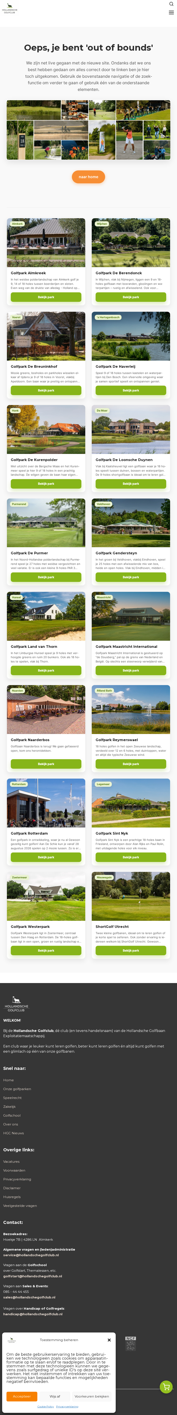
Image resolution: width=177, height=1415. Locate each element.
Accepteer (22, 1396)
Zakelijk (9, 1107)
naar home (88, 177)
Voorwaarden (14, 1170)
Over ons (10, 1124)
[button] (109, 1340)
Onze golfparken (17, 1089)
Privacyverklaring (67, 1406)
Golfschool (12, 1115)
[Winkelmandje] (166, 1387)
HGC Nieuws (13, 1133)
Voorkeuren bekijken (92, 1396)
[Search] (171, 4)
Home (8, 1080)
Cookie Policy (45, 1406)
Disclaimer (12, 1188)
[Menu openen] (171, 12)
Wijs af (55, 1396)
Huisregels (12, 1197)
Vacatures (11, 1161)
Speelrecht (12, 1098)
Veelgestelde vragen (20, 1206)
